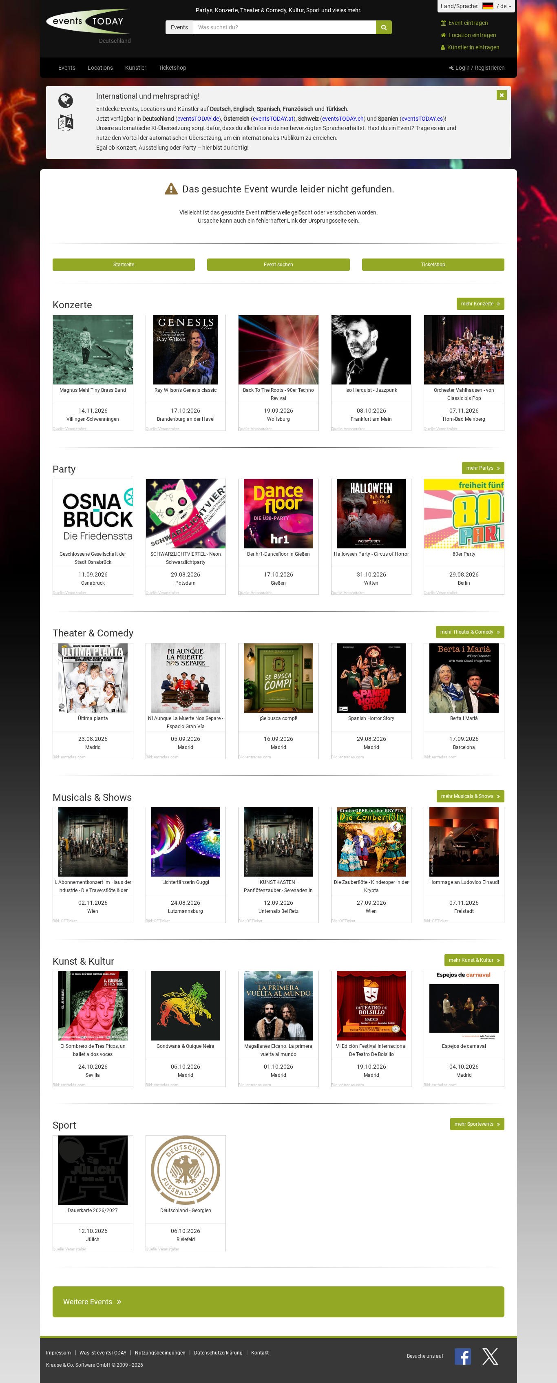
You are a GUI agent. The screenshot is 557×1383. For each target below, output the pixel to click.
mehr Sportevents (476, 1124)
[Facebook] (463, 1356)
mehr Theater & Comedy (468, 632)
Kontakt (260, 1353)
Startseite (123, 264)
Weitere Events (90, 1301)
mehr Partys (481, 468)
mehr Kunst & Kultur (473, 960)
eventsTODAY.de (198, 118)
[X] (491, 1356)
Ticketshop (172, 67)
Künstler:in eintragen (472, 47)
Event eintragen (467, 23)
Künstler (135, 67)
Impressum (58, 1353)
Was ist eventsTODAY (103, 1353)
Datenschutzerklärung (218, 1353)
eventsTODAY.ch (343, 118)
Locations (100, 67)
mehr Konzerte (479, 304)
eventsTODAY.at (273, 118)
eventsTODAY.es (422, 118)
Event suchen (278, 264)
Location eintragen (471, 35)
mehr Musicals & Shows (469, 796)
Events (66, 67)
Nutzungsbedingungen (160, 1353)
